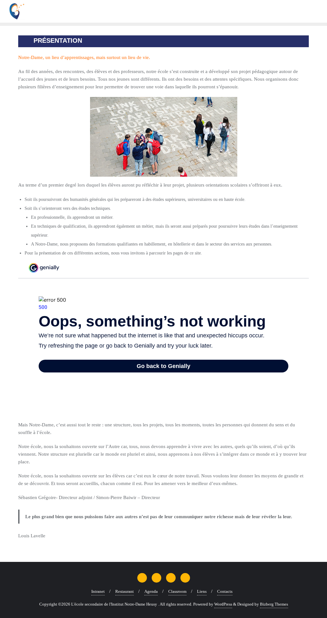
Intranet (98, 591)
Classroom (177, 591)
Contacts (224, 591)
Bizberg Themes (274, 604)
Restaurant (124, 591)
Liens (202, 591)
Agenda (151, 591)
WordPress (223, 604)
